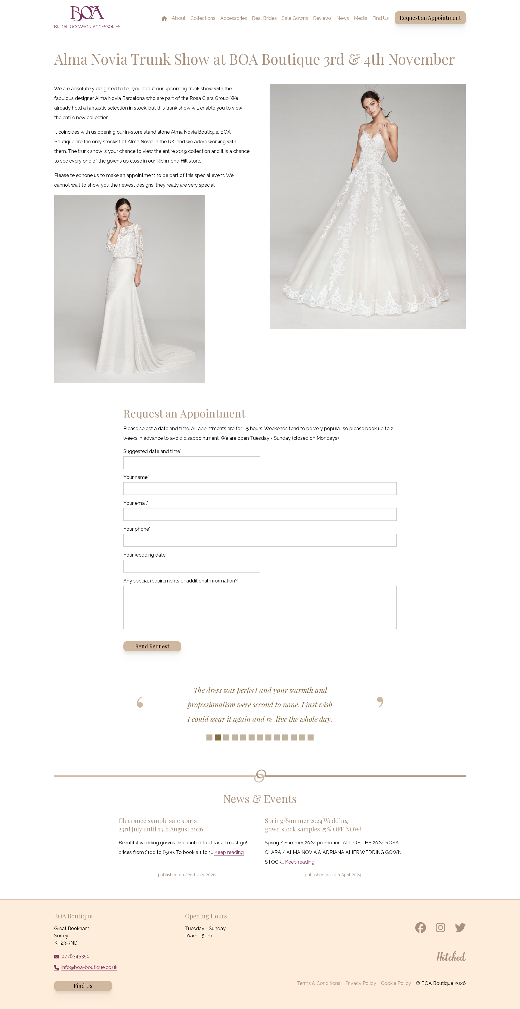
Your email (135, 503)
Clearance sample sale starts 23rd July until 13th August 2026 (161, 824)
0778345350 (75, 956)
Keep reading (229, 852)
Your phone (136, 529)
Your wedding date (144, 555)
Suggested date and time (152, 451)
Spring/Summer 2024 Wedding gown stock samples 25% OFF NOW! (313, 824)
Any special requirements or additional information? (180, 581)
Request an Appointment (430, 17)
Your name (136, 477)
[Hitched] (451, 956)
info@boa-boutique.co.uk (89, 967)
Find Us (83, 985)
